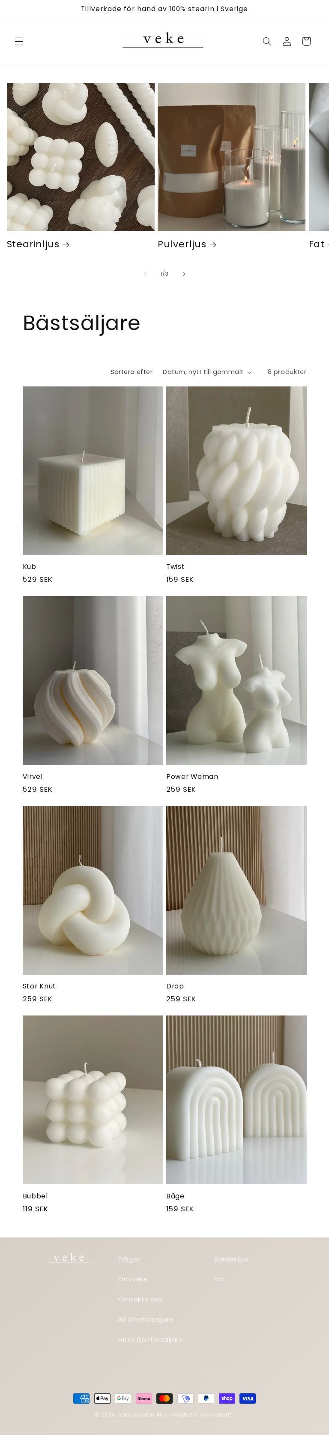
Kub (29, 566)
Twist (175, 566)
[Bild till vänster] (145, 274)
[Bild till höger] (183, 274)
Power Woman (192, 776)
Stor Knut (39, 986)
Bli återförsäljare (145, 1319)
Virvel (33, 776)
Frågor (129, 1259)
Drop (175, 986)
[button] (19, 41)
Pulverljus (182, 244)
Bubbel (35, 1196)
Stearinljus (33, 244)
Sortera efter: (132, 372)
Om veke (132, 1279)
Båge (175, 1196)
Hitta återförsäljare (150, 1339)
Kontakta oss (140, 1299)
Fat (219, 1279)
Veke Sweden (136, 1414)
